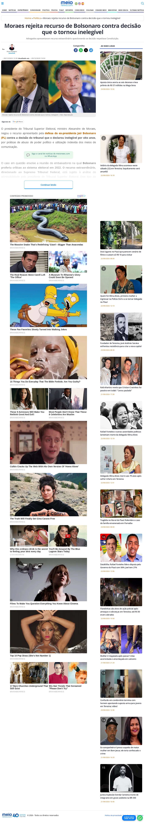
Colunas (90, 10)
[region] (121, 114)
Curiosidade (35, 10)
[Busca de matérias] (142, 4)
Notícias (12, 10)
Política (45, 10)
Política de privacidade (113, 815)
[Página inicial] (67, 3)
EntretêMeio (23, 10)
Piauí (61, 10)
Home (4, 10)
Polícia (54, 10)
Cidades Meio (100, 10)
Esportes (69, 10)
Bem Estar (112, 10)
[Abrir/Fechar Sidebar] (2, 3)
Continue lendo (48, 184)
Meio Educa (123, 10)
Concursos (79, 10)
